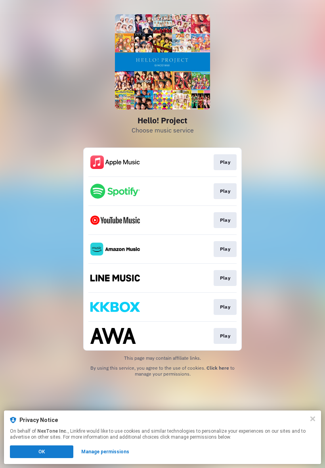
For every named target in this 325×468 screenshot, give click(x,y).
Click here (217, 368)
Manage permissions (105, 452)
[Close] (312, 418)
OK (41, 452)
